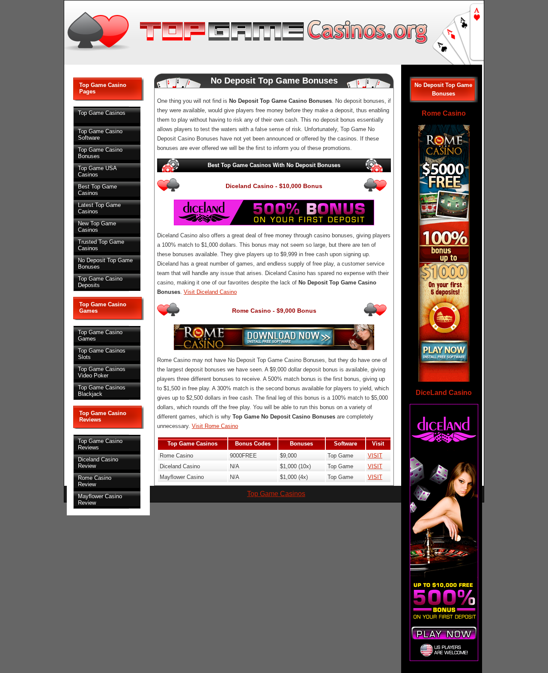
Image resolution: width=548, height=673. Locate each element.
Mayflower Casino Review (100, 499)
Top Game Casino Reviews (100, 444)
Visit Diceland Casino (210, 292)
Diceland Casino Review (98, 462)
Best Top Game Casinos (97, 189)
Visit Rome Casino (215, 426)
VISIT (375, 455)
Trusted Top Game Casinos (101, 245)
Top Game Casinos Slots (101, 353)
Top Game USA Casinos (97, 171)
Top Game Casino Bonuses (100, 153)
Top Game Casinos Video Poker (101, 372)
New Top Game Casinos (97, 226)
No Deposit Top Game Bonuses (105, 263)
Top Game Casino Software (100, 134)
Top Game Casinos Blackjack (101, 390)
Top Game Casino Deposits (100, 281)
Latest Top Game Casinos (99, 208)
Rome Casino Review (94, 481)
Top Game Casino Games (100, 335)
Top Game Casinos (101, 113)
